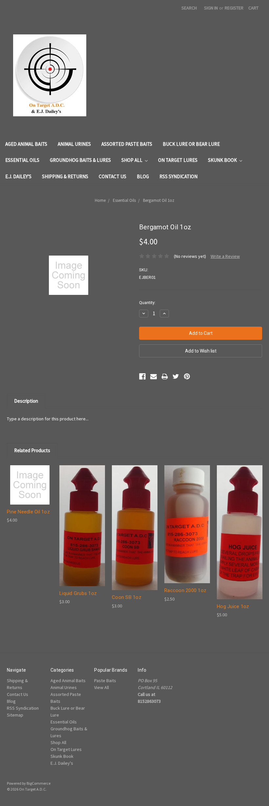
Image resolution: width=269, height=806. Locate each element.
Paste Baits (105, 680)
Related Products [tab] (32, 450)
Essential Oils (22, 160)
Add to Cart (30, 490)
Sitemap (15, 715)
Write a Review (225, 256)
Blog (143, 176)
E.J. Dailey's (18, 176)
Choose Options (82, 531)
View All (101, 687)
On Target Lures (177, 160)
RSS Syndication (178, 176)
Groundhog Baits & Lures (80, 160)
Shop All (132, 160)
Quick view (30, 478)
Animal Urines (74, 144)
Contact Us (112, 176)
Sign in (211, 8)
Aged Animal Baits (26, 144)
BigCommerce (39, 783)
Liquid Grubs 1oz (78, 593)
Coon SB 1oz (126, 597)
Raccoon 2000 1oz (185, 590)
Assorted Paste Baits (126, 144)
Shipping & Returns (65, 176)
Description (26, 401)
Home (100, 200)
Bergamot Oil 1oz (158, 200)
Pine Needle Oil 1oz (28, 512)
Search (189, 8)
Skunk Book (223, 160)
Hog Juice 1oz (233, 606)
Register (234, 8)
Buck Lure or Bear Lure (191, 144)
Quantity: (147, 302)
